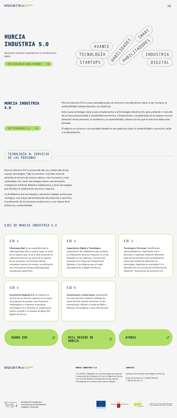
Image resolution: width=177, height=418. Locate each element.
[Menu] (169, 6)
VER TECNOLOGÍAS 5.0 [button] (19, 128)
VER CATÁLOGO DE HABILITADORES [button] (24, 64)
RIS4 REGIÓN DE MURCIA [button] (80, 339)
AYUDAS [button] (130, 337)
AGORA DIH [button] (19, 337)
